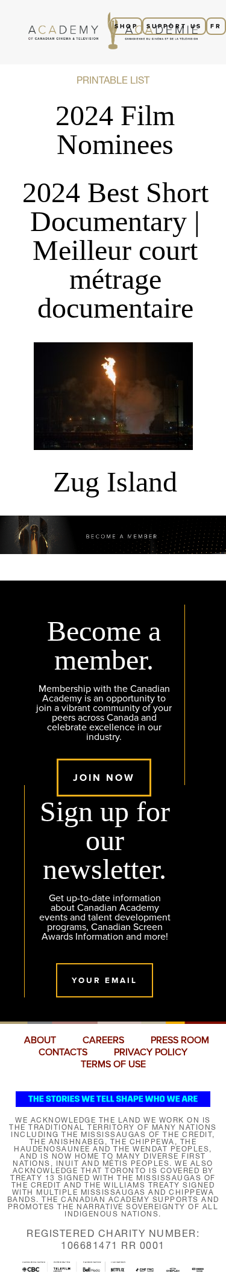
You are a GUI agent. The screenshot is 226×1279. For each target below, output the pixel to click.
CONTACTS (63, 1052)
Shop (126, 26)
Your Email (104, 980)
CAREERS (103, 1040)
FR (216, 26)
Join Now (104, 777)
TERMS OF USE (113, 1064)
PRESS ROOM (180, 1040)
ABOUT (40, 1040)
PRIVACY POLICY (150, 1052)
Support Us (174, 26)
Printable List (113, 80)
